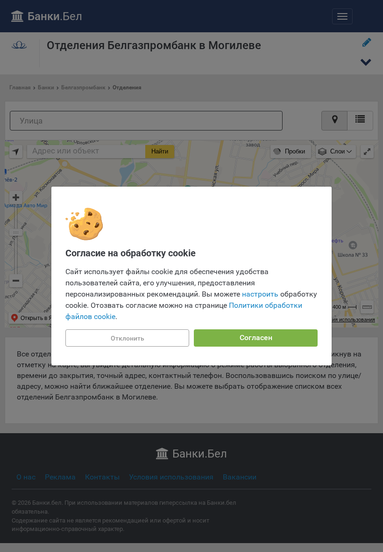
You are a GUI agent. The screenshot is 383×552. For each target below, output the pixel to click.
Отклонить (127, 338)
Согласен (256, 337)
